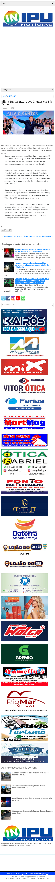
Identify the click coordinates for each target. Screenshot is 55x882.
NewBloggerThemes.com (40, 878)
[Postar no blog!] (5, 230)
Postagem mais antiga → (43, 236)
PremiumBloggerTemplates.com (18, 878)
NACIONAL (13, 96)
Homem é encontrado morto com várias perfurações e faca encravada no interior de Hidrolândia (32, 265)
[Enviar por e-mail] (2, 230)
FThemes (20, 877)
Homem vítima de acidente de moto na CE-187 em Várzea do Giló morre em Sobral (32, 250)
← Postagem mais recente (12, 236)
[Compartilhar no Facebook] (10, 230)
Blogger (46, 874)
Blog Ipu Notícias (26, 874)
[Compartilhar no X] (7, 230)
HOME (4, 96)
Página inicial (28, 236)
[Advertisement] (27, 59)
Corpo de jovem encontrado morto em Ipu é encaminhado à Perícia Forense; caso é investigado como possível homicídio (32, 281)
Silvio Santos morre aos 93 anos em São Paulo (26, 102)
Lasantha (42, 877)
